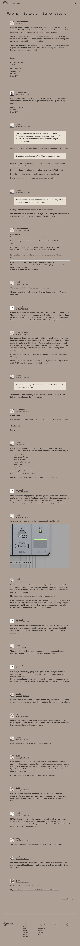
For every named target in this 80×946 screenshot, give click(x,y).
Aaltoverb (26, 925)
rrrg (17, 714)
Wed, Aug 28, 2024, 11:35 (22, 815)
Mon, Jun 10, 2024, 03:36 (22, 334)
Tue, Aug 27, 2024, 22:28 (22, 790)
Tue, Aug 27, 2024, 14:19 (22, 758)
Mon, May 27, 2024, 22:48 (23, 126)
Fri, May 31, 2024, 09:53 (22, 284)
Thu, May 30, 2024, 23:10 (22, 230)
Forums (13, 13)
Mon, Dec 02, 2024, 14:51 (22, 840)
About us (40, 923)
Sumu (25, 931)
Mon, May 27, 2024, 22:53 (23, 192)
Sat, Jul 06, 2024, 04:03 (22, 668)
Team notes (41, 929)
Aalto (25, 923)
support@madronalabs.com (47, 216)
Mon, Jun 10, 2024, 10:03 (22, 377)
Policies (40, 934)
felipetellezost (21, 92)
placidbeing (20, 410)
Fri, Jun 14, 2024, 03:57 (22, 492)
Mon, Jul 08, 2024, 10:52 (22, 696)
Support (40, 932)
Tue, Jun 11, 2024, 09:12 (22, 411)
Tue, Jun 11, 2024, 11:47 (22, 444)
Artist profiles (42, 925)
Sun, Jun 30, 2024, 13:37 (22, 647)
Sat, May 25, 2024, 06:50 (22, 94)
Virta (24, 929)
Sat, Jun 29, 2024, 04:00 (22, 622)
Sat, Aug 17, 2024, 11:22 (22, 739)
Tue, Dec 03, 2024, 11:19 (22, 859)
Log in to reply (67, 899)
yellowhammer (22, 332)
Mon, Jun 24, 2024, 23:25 (22, 581)
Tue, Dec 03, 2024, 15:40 (22, 882)
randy (18, 124)
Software (30, 13)
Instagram (55, 923)
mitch (18, 756)
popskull (19, 307)
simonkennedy (22, 22)
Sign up (68, 925)
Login (67, 923)
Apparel (25, 936)
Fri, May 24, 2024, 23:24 (22, 23)
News (39, 927)
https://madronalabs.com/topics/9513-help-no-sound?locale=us (34, 890)
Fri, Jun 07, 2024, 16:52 (22, 309)
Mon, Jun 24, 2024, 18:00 (22, 517)
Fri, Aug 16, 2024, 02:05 (22, 716)
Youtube (54, 925)
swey (18, 839)
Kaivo (25, 927)
